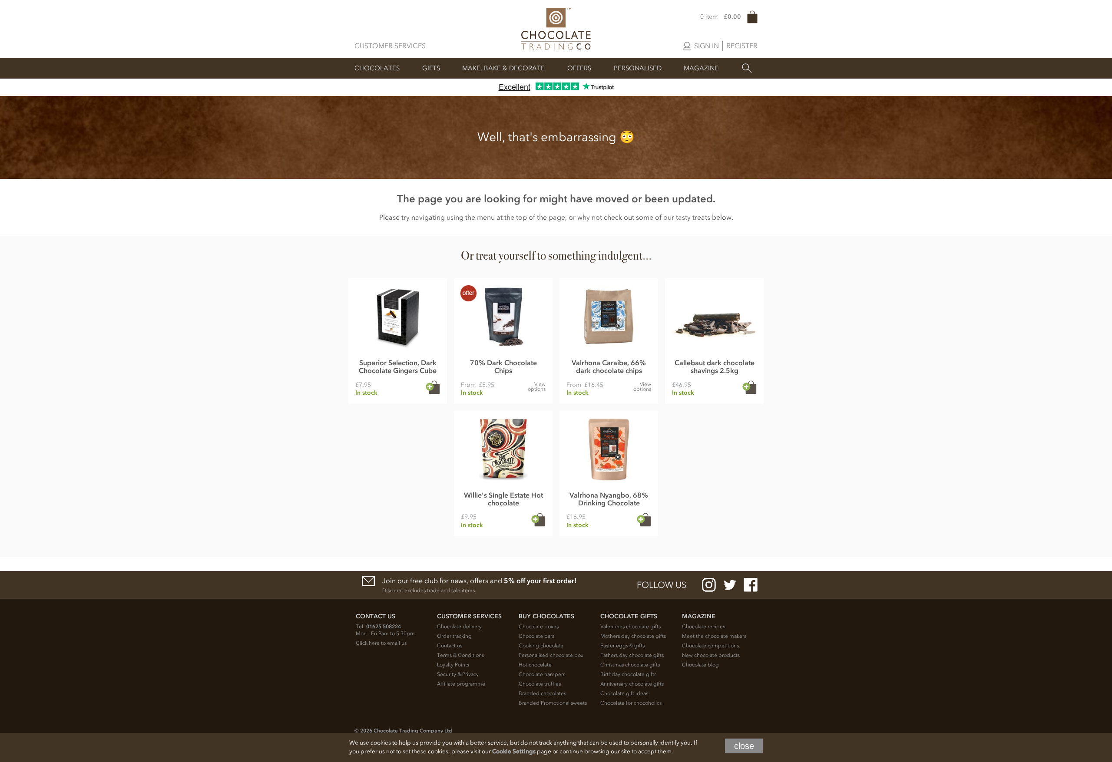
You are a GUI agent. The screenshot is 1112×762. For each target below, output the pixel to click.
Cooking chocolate (541, 646)
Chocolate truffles (540, 684)
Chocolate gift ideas (624, 693)
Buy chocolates (546, 616)
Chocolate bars (536, 636)
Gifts (431, 68)
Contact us (449, 646)
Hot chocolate (535, 665)
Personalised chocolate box (551, 655)
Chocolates (377, 68)
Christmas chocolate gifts (630, 665)
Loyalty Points (453, 665)
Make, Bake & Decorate (503, 68)
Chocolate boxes (539, 626)
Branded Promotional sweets (553, 703)
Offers (579, 68)
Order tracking (454, 636)
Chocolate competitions (710, 646)
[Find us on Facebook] (751, 585)
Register (742, 45)
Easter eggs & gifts (622, 646)
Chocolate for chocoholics (631, 703)
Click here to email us (381, 643)
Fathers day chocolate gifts (632, 655)
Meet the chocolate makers (714, 636)
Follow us (661, 585)
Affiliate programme (461, 684)
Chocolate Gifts (628, 616)
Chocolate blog (700, 665)
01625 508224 (383, 626)
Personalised (638, 68)
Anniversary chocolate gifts (632, 684)
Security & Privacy (458, 674)
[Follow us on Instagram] (709, 585)
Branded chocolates (542, 693)
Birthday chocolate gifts (628, 674)
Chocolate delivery (459, 626)
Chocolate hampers (542, 674)
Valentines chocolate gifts (630, 626)
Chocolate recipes (703, 626)
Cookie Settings (514, 751)
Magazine (701, 68)
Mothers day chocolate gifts (633, 636)
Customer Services (390, 45)
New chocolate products (711, 655)
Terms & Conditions (460, 655)
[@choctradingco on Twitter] (730, 585)
